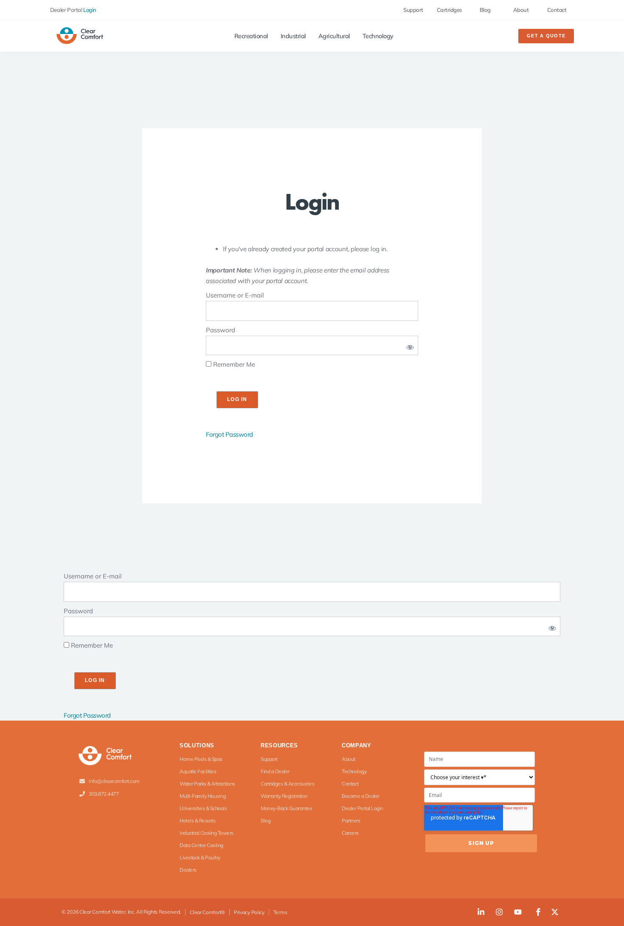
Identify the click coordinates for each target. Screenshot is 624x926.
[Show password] (408, 346)
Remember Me (233, 364)
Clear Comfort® (207, 912)
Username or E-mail (235, 295)
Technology (378, 36)
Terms (280, 912)
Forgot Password (229, 434)
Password (220, 330)
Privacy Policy (249, 912)
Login (89, 9)
